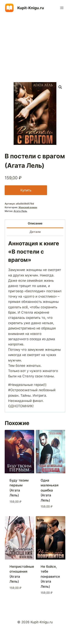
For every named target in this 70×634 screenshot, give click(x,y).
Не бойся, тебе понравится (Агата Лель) (50, 576)
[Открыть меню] (61, 8)
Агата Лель (20, 211)
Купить (25, 190)
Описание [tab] (35, 223)
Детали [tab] (35, 232)
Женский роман (27, 207)
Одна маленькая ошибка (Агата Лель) (50, 490)
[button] (60, 87)
